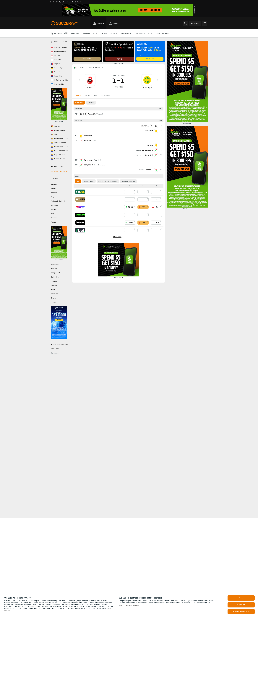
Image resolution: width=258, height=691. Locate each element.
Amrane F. (140, 155)
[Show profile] (89, 80)
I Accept (241, 598)
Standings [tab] (105, 96)
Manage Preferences (241, 611)
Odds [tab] (87, 96)
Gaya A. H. (149, 155)
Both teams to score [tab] (107, 181)
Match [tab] (78, 96)
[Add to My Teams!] (79, 80)
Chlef (89, 87)
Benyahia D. (88, 165)
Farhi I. (95, 140)
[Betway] (80, 222)
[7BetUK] (80, 230)
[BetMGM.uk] (80, 199)
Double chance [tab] (128, 181)
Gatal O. (142, 170)
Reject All (241, 605)
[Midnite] (80, 215)
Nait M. (138, 150)
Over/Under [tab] (89, 181)
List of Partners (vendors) (129, 605)
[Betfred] (80, 207)
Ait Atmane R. (147, 150)
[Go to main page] (66, 23)
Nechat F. (149, 170)
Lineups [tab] (91, 103)
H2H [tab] (95, 96)
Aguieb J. (97, 160)
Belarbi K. (87, 140)
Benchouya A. (99, 165)
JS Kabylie (147, 87)
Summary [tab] (79, 103)
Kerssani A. (88, 160)
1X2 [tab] (77, 181)
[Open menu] (204, 23)
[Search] (185, 23)
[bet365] (80, 192)
